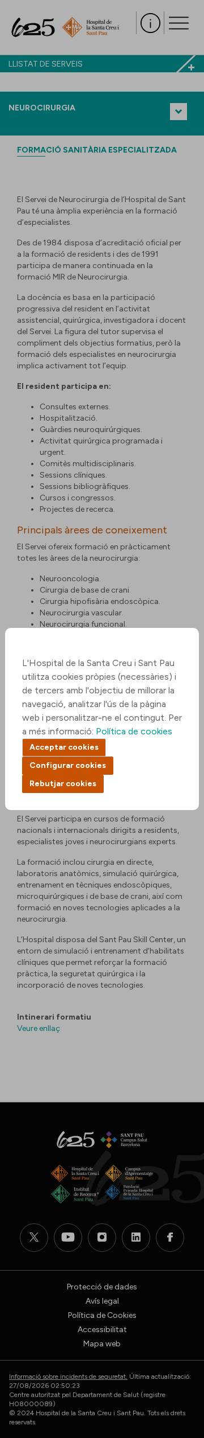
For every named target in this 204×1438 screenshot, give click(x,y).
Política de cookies (134, 731)
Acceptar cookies (64, 747)
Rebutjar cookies (62, 783)
